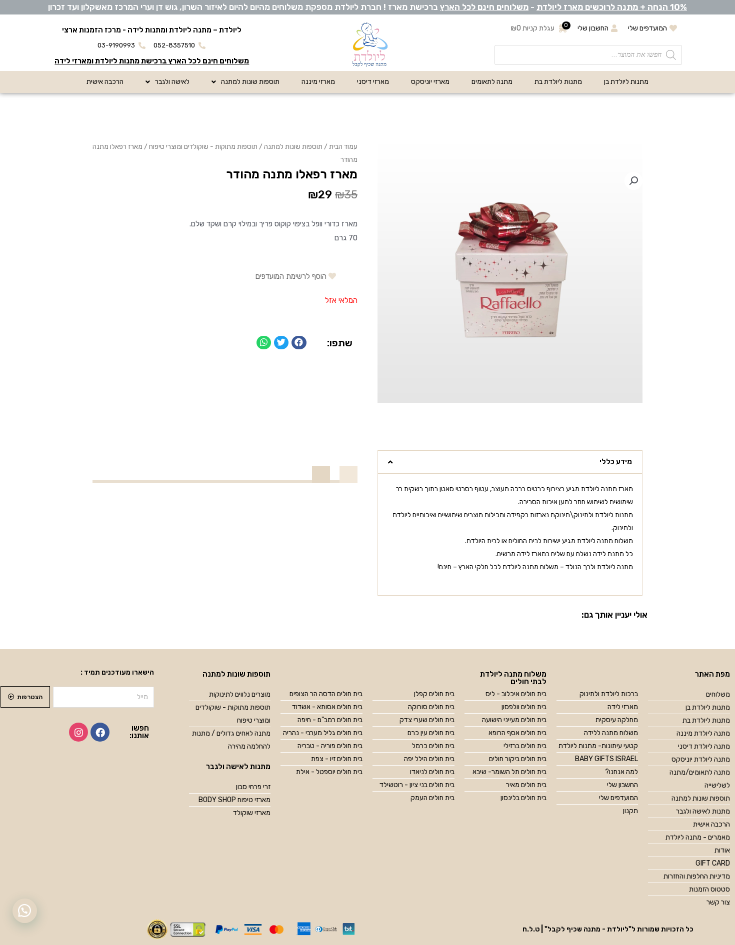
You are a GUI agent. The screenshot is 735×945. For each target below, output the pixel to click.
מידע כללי (616, 461)
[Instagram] (78, 732)
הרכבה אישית (105, 81)
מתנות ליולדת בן (626, 81)
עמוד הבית (343, 146)
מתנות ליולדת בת (558, 81)
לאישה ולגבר (172, 81)
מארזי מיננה (318, 81)
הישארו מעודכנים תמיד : (117, 672)
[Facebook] (100, 732)
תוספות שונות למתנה (250, 81)
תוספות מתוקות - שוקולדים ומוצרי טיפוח (203, 146)
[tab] (510, 462)
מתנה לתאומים (492, 81)
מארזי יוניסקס (430, 81)
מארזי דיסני (373, 81)
